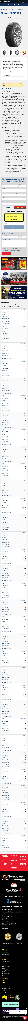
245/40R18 (23, 583)
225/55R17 (23, 464)
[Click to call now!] (16, 1)
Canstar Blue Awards (6, 988)
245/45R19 (23, 785)
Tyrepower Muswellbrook (15, 4)
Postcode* (4, 202)
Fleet (3, 980)
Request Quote (6, 253)
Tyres (3, 949)
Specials (4, 975)
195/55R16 (23, 309)
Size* (3, 184)
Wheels (4, 959)
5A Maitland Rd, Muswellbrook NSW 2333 (13, 912)
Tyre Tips (4, 958)
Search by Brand (5, 954)
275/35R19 (23, 802)
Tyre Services (4, 971)
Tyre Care (4, 956)
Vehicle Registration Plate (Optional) (7, 234)
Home (3, 9)
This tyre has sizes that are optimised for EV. (13, 84)
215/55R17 (23, 429)
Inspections (4, 968)
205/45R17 (23, 361)
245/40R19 (23, 735)
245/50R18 (23, 685)
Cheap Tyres (4, 992)
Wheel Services (5, 973)
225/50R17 (23, 447)
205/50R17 (23, 378)
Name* (3, 188)
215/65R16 (23, 343)
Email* (3, 197)
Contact (4, 977)
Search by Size (5, 952)
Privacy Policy (5, 250)
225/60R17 (23, 515)
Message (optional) (6, 239)
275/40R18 (23, 719)
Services (4, 964)
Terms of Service (13, 250)
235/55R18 (23, 566)
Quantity (21, 184)
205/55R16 (23, 326)
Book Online (5, 978)
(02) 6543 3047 (8, 916)
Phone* (9, 193)
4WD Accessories (6, 966)
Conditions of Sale (17, 1016)
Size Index (4, 987)
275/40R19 (23, 819)
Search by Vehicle (6, 951)
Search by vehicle (21, 305)
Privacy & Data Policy (9, 1016)
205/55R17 (23, 396)
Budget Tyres (4, 990)
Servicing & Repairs (6, 970)
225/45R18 (23, 532)
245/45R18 (23, 617)
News (3, 982)
